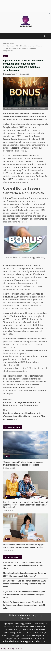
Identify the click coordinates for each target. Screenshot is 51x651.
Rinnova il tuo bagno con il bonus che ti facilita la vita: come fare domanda (22, 402)
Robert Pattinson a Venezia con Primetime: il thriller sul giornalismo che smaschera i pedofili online (24, 605)
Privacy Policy (35, 615)
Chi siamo (12, 615)
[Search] (45, 36)
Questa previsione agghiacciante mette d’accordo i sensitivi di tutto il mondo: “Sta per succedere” (24, 414)
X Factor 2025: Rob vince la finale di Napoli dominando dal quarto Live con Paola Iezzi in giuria (23, 565)
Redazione (23, 615)
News (5, 56)
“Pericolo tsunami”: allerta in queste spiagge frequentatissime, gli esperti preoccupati (25, 445)
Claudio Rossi (10, 74)
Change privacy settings (11, 648)
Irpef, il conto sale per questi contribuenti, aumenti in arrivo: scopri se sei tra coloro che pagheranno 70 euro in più (25, 485)
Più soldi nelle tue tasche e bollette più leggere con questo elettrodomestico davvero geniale (25, 527)
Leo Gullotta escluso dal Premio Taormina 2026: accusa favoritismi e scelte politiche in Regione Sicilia (24, 584)
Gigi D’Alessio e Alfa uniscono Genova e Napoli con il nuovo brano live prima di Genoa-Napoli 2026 (24, 594)
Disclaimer (25, 618)
